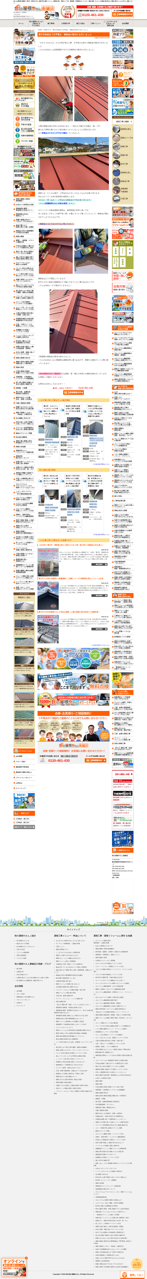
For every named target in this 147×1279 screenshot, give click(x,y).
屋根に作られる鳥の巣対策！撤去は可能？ (69, 1079)
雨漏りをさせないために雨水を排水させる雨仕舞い (112, 1238)
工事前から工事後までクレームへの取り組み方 (123, 616)
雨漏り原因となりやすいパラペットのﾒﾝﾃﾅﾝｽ (25, 280)
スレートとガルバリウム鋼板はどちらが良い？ (123, 333)
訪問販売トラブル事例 (122, 637)
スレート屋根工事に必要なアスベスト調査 (109, 1128)
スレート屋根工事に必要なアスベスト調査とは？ (25, 577)
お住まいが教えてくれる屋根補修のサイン (123, 419)
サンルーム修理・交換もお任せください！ (123, 703)
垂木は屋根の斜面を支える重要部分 (67, 1039)
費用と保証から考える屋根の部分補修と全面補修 (71, 1033)
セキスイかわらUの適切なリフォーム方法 (109, 963)
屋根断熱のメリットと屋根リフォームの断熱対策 (25, 565)
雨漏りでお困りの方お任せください (67, 955)
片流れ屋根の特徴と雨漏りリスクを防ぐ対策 (25, 372)
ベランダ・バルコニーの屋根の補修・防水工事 (70, 990)
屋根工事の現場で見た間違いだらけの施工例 (122, 552)
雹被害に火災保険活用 (103, 1261)
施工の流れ (80, 23)
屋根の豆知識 (21, 446)
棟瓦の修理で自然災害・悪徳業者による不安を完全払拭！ (114, 1075)
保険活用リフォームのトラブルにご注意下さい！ (111, 1212)
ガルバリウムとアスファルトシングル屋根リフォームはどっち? (25, 485)
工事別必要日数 (120, 501)
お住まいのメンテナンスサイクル (106, 1168)
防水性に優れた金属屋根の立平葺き (107, 1206)
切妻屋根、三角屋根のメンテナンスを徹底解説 (25, 377)
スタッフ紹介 (21, 761)
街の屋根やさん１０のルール (25, 946)
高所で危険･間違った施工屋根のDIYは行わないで (25, 521)
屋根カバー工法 (127, 138)
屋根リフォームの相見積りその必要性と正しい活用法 (124, 606)
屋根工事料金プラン (62, 949)
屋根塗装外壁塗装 (124, 190)
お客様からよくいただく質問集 (105, 960)
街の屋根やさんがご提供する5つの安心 (36, 24)
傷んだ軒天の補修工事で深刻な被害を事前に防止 (25, 258)
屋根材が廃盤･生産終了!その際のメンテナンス (24, 473)
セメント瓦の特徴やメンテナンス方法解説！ (25, 302)
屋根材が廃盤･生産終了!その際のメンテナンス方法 (111, 1069)
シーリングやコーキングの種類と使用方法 (25, 336)
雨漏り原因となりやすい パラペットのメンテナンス (72, 1050)
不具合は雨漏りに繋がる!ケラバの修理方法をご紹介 (112, 1063)
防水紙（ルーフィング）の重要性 (106, 1180)
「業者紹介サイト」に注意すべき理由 (122, 668)
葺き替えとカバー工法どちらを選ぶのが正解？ (123, 424)
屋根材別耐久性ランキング (22, 457)
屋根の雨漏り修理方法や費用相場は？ (25, 532)
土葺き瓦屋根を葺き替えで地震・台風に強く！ (25, 314)
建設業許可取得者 (22, 767)
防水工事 (124, 164)
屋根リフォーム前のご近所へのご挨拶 (121, 611)
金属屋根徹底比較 (101, 1197)
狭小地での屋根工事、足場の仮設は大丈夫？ (110, 977)
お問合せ (19, 783)
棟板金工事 (125, 181)
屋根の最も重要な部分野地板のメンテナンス (24, 442)
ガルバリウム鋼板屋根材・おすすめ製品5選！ (110, 986)
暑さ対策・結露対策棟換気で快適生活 (107, 1101)
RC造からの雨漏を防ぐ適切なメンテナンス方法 (111, 1140)
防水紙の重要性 (21, 437)
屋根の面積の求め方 (23, 358)
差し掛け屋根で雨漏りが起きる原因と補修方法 (110, 1235)
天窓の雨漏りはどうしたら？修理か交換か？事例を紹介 (113, 1049)
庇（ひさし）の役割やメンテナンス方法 (25, 543)
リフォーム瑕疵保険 (22, 952)
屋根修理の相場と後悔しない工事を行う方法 (122, 403)
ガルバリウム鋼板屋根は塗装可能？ (123, 349)
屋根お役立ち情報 (120, 510)
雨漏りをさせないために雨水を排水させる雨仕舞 (25, 408)
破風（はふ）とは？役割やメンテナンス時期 (25, 588)
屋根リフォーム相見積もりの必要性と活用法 (70, 1021)
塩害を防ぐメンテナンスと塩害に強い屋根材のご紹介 (112, 1217)
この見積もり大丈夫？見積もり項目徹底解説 (122, 622)
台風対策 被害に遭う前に (64, 981)
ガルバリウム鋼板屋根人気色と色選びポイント (123, 359)
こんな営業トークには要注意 (122, 632)
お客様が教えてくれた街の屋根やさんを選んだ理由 (32, 977)
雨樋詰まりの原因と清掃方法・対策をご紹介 (70, 1073)
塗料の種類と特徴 (122, 774)
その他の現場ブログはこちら (100, 645)
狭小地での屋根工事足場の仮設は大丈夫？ (122, 491)
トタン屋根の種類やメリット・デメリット (122, 455)
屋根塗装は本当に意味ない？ (22, 215)
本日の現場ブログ (22, 974)
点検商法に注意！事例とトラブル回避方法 (69, 964)
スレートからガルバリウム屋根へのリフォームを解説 (124, 338)
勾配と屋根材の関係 (23, 403)
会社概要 (125, 23)
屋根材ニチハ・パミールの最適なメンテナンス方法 (124, 476)
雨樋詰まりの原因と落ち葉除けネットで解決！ (124, 724)
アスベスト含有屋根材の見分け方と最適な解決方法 (112, 1125)
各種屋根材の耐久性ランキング (105, 1189)
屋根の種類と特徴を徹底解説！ (23, 200)
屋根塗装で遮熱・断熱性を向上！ (106, 1107)
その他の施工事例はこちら (101, 464)
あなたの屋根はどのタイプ (104, 946)
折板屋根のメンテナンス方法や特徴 (107, 1032)
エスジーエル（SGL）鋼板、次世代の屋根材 (110, 1203)
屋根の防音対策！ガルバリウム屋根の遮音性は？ (124, 380)
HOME (40, 30)
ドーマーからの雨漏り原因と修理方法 (24, 549)
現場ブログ (47, 30)
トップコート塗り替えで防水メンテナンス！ (25, 582)
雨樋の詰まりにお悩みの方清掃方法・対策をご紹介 (124, 718)
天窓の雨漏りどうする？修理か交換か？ (25, 554)
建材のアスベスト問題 (24, 433)
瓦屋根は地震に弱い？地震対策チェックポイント (124, 541)
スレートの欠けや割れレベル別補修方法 (122, 444)
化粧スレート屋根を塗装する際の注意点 (121, 470)
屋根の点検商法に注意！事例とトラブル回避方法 (123, 642)
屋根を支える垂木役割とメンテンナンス (24, 526)
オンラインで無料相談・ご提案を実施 (68, 943)
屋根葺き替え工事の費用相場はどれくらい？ (123, 408)
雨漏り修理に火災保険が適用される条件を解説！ (123, 578)
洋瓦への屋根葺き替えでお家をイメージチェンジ (25, 479)
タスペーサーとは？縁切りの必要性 (23, 263)
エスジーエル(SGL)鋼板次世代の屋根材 (24, 504)
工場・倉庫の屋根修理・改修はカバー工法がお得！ (124, 708)
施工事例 (51, 23)
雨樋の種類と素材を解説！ (64, 1082)
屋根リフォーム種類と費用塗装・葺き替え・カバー (124, 434)
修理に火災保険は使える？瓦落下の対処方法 (124, 526)
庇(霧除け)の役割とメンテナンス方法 (23, 330)
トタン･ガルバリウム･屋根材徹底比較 (24, 493)
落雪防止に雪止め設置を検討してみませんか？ (70, 1062)
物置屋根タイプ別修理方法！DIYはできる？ (122, 698)
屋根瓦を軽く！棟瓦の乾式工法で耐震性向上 (122, 536)
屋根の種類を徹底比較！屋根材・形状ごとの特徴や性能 (113, 1015)
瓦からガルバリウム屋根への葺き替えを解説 (123, 343)
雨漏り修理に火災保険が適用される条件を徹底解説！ (112, 1267)
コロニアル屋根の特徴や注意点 (120, 450)
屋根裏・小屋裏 (21, 388)
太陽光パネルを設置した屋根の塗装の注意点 (123, 465)
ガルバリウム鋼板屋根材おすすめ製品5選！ (123, 364)
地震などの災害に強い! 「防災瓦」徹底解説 (122, 547)
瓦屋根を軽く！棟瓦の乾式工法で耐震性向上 (110, 1116)
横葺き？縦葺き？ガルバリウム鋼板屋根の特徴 (124, 369)
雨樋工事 (124, 155)
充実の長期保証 (21, 955)
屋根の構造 (20, 236)
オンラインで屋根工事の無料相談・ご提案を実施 (123, 601)
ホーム (21, 23)
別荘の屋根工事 (120, 743)
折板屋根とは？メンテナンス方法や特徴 (123, 460)
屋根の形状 (20, 367)
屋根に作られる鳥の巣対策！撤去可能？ (123, 729)
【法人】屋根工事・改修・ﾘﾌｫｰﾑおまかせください (124, 748)
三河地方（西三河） (23, 822)
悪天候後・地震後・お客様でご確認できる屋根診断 (112, 952)
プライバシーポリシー (24, 777)
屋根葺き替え (126, 129)
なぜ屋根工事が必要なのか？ (123, 393)
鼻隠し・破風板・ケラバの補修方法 (25, 241)
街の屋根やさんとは (22, 940)
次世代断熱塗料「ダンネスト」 (120, 562)
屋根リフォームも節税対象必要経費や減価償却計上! (124, 754)
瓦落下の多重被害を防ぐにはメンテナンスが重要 (123, 521)
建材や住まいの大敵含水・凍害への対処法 (24, 398)
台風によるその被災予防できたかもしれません (124, 515)
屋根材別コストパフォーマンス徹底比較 (25, 451)
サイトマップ (21, 788)
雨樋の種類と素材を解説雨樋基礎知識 (25, 571)
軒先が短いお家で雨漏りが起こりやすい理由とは (25, 423)
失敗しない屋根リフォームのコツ (122, 398)
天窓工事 (124, 199)
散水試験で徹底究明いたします (66, 978)
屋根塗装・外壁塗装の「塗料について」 (108, 954)
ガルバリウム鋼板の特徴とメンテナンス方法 (25, 510)
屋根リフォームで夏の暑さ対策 (66, 993)
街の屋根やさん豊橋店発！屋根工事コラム (29, 980)
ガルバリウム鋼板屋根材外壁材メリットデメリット (124, 375)
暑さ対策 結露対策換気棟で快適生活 (23, 392)
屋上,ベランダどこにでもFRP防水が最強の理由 (25, 286)
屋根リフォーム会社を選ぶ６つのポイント (124, 506)
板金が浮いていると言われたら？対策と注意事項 (124, 647)
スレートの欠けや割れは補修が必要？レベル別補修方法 (113, 1026)
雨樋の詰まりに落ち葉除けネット (66, 1076)
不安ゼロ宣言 (20, 949)
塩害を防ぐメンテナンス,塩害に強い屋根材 (25, 462)
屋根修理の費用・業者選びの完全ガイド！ (25, 209)
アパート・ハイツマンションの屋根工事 (122, 739)
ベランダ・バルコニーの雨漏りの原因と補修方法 (25, 297)
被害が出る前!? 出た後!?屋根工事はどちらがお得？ (124, 627)
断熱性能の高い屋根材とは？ (21, 560)
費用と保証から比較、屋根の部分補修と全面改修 (124, 413)
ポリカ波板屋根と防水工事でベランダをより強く (124, 713)
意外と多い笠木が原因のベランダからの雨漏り (25, 252)
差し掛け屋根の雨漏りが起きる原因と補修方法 (25, 383)
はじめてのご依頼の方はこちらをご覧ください (70, 940)
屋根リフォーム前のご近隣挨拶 (66, 961)
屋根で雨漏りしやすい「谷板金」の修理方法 (24, 413)
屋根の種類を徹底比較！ (119, 429)
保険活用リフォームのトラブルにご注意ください (124, 662)
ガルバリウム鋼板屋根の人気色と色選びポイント (111, 1006)
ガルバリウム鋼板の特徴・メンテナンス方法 (110, 1134)
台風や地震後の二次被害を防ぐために (123, 531)
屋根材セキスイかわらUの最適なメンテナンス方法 (123, 481)
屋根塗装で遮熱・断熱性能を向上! (122, 567)
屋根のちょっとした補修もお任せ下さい (68, 958)
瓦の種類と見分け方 (23, 418)
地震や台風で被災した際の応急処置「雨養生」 (25, 347)
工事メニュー (95, 23)
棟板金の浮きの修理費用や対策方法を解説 (25, 231)
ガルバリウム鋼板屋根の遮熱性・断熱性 (123, 354)
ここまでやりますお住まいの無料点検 (110, 24)
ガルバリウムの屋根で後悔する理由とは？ (24, 498)
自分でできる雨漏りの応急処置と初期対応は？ (123, 573)
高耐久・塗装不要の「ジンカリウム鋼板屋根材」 (111, 1137)
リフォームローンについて (64, 1027)
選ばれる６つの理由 (22, 943)
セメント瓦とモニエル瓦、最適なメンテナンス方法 (112, 1037)
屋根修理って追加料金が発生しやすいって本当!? (123, 652)
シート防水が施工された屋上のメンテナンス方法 (25, 274)
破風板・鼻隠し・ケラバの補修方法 (107, 1046)
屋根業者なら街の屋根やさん (25, 997)
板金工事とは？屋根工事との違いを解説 (25, 226)
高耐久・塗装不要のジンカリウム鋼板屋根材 (25, 515)
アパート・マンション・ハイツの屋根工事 (69, 998)
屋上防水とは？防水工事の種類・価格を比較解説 (25, 291)
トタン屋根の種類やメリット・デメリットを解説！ (112, 1029)
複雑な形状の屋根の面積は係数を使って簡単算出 (111, 1095)
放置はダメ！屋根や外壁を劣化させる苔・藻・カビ (112, 1220)
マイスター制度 (21, 958)
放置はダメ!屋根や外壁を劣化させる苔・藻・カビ (25, 468)
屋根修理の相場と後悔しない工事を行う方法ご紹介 (72, 1015)
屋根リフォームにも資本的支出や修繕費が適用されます (73, 1030)
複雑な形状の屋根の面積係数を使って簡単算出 (25, 362)
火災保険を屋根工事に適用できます (67, 987)
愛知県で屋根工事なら (24, 772)
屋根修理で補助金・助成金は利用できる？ (122, 588)
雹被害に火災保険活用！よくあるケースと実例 (123, 583)
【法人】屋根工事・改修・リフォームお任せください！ (73, 1004)
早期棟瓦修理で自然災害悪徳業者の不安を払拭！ (25, 319)
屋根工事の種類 (122, 122)
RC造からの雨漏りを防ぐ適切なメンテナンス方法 (25, 537)
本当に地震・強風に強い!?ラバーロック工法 (109, 1229)
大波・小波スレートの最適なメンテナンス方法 (25, 325)
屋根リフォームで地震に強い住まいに (68, 984)
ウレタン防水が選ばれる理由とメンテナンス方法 (25, 269)
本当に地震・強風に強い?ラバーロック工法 (25, 353)
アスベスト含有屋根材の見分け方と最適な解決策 (25, 428)
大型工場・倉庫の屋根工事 (64, 995)
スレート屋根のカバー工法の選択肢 (124, 439)
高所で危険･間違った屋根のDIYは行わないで (110, 1142)
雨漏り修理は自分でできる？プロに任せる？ (25, 220)
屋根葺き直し (126, 173)
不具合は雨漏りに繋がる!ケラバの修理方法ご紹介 (25, 246)
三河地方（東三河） (23, 819)
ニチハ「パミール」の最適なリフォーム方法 (110, 966)
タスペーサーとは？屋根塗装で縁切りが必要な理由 (112, 1060)
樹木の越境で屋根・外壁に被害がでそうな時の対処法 (124, 657)
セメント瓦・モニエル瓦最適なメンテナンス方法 (25, 308)
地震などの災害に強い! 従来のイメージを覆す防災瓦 (112, 1122)
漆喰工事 (124, 146)
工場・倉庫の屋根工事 (122, 734)
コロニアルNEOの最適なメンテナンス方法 (123, 486)
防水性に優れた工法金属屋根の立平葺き (23, 342)
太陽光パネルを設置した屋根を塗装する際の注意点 (72, 1085)
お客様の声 (66, 23)
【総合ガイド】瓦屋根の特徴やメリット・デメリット (112, 1012)
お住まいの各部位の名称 (25, 204)
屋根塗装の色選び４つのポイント (120, 557)
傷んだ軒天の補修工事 (103, 1160)
